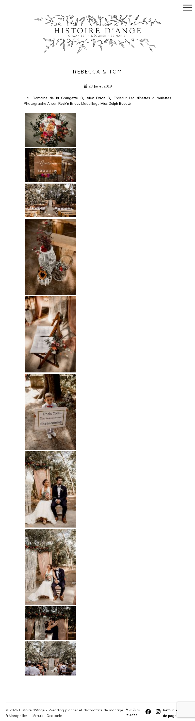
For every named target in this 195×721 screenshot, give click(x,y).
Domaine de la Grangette (55, 98)
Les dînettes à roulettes (150, 98)
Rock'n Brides (69, 103)
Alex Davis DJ (99, 98)
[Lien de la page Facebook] (148, 712)
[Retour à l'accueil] (97, 26)
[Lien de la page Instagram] (158, 712)
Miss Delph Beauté (116, 103)
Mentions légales (133, 711)
